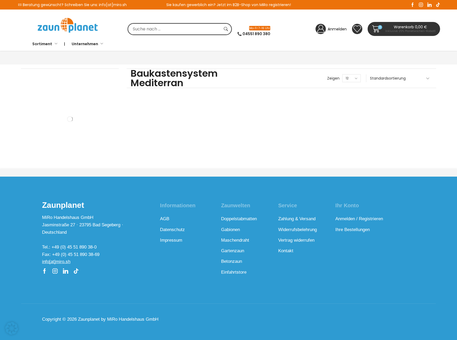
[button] (404, 29)
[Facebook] (412, 5)
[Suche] (226, 29)
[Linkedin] (429, 5)
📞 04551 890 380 (253, 33)
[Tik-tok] (438, 5)
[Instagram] (421, 5)
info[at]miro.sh (113, 4)
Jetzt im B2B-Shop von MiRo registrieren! (254, 4)
